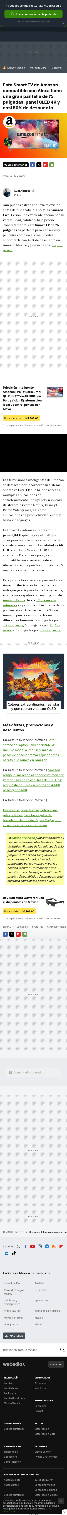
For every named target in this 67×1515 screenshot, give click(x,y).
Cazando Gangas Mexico (14, 1291)
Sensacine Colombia (46, 1489)
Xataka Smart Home (15, 1398)
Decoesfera (10, 1456)
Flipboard (45, 164)
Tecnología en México (47, 1310)
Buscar (62, 1350)
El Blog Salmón (43, 1451)
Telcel (38, 1324)
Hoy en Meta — (19, 911)
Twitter (38, 164)
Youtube (32, 1246)
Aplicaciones (42, 1300)
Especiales (41, 1290)
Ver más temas (14, 1335)
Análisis (39, 1283)
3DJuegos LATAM (44, 1479)
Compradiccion (12, 1461)
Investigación (12, 1283)
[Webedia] (14, 1366)
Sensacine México (45, 1484)
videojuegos (11, 1324)
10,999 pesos (13, 625)
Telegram (47, 1246)
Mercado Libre (38, 67)
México (39, 1317)
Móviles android (13, 1317)
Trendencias (11, 1451)
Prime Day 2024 (13, 1310)
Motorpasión (42, 1428)
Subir (53, 1364)
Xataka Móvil (11, 1388)
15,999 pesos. (50, 630)
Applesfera (10, 1393)
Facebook (32, 164)
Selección (22, 926)
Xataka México (12, 1479)
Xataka (8, 1383)
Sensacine (40, 1405)
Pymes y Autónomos (46, 1456)
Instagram (40, 1246)
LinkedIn (6, 1253)
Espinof (39, 1410)
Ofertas (38, 926)
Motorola (56, 67)
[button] (24, 190)
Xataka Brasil (11, 1484)
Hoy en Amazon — (21, 418)
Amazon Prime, (14, 600)
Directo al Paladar (14, 1428)
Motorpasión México (46, 1494)
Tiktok (14, 1253)
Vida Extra (40, 1388)
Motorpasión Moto (45, 1433)
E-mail (51, 164)
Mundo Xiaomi (12, 1403)
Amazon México (16, 67)
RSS (54, 1246)
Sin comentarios (17, 164)
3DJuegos (40, 1383)
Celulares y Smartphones (12, 1302)
